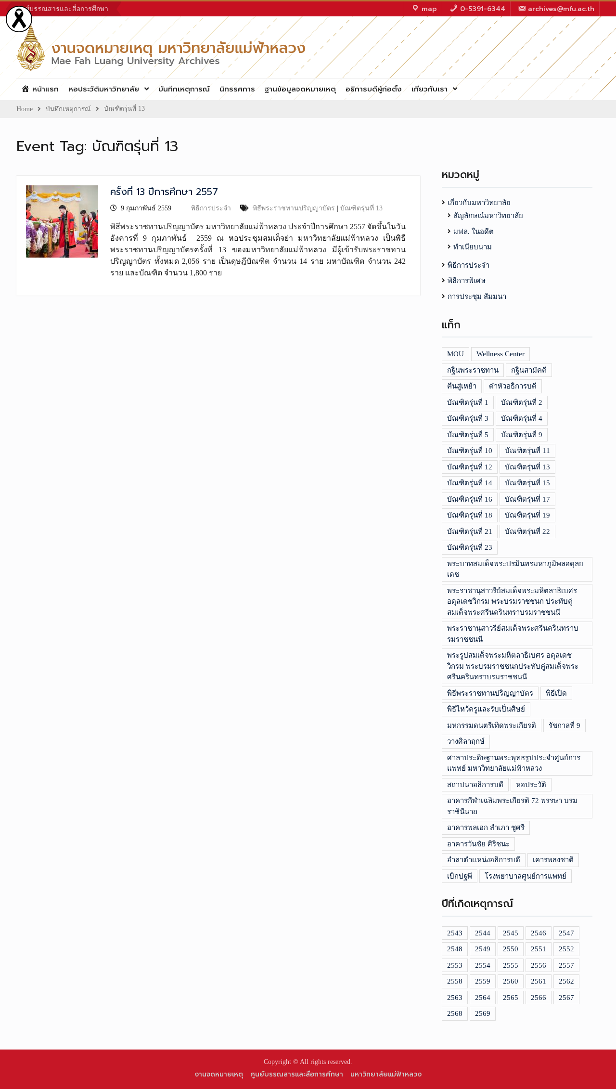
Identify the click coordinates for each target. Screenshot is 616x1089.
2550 (510, 949)
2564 (482, 997)
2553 (454, 965)
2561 (538, 981)
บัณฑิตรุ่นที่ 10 (469, 450)
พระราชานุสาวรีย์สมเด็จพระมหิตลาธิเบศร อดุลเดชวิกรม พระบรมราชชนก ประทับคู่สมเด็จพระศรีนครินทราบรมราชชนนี (512, 601)
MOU (455, 354)
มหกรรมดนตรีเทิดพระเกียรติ (491, 725)
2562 (566, 981)
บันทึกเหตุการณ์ (184, 89)
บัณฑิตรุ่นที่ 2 (521, 402)
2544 (482, 933)
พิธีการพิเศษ (467, 281)
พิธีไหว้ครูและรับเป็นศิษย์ (486, 709)
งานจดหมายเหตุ (218, 1074)
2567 (566, 997)
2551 (538, 949)
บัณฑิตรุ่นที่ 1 (467, 402)
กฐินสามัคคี (529, 370)
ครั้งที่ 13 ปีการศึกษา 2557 (164, 191)
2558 (454, 981)
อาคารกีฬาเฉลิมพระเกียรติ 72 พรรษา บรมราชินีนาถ (512, 806)
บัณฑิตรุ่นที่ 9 (521, 435)
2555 (510, 965)
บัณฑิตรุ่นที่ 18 (469, 515)
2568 (454, 1013)
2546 (538, 933)
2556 (538, 965)
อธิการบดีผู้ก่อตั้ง (374, 89)
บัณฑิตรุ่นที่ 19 (527, 515)
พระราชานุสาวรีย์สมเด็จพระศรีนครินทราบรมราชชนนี (512, 633)
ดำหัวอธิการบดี (513, 386)
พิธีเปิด (556, 693)
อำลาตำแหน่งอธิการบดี (483, 860)
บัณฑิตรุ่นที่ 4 (521, 418)
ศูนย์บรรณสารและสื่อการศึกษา (62, 9)
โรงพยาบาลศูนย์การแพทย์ (525, 876)
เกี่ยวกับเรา (429, 89)
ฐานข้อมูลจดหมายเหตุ (300, 89)
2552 (566, 949)
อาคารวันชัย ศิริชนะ (478, 844)
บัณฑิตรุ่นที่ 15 (527, 483)
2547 (566, 933)
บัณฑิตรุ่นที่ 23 (469, 547)
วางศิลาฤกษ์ (466, 741)
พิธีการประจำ (211, 208)
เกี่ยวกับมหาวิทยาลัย (479, 203)
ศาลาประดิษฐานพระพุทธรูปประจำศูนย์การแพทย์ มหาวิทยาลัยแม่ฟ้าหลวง (513, 763)
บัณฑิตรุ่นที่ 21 (469, 531)
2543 (454, 933)
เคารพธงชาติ (553, 860)
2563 (454, 997)
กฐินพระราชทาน (473, 370)
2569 (482, 1013)
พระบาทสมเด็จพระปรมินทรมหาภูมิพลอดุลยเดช (515, 569)
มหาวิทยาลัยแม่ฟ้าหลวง (386, 1074)
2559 (482, 981)
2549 (482, 949)
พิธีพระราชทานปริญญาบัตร (294, 208)
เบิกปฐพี (459, 876)
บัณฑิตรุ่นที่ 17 (527, 499)
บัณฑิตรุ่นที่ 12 (469, 467)
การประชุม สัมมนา (477, 296)
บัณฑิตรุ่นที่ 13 (361, 208)
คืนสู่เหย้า (461, 386)
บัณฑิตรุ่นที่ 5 (467, 435)
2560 (510, 981)
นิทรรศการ (237, 89)
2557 (566, 965)
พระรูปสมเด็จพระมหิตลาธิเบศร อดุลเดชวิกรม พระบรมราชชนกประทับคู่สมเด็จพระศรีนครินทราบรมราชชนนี (512, 666)
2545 (510, 933)
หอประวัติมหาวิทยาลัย (103, 89)
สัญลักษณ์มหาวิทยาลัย (488, 216)
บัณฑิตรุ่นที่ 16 (469, 499)
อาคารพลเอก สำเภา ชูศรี (486, 827)
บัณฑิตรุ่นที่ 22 (527, 531)
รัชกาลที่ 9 (564, 725)
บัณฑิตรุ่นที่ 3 (467, 418)
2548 (454, 949)
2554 (482, 965)
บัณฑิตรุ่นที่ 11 (527, 450)
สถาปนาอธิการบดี (475, 785)
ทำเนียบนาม (472, 247)
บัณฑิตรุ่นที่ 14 (469, 483)
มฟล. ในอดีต (473, 231)
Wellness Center (500, 354)
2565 (510, 997)
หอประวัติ (531, 785)
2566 (538, 997)
